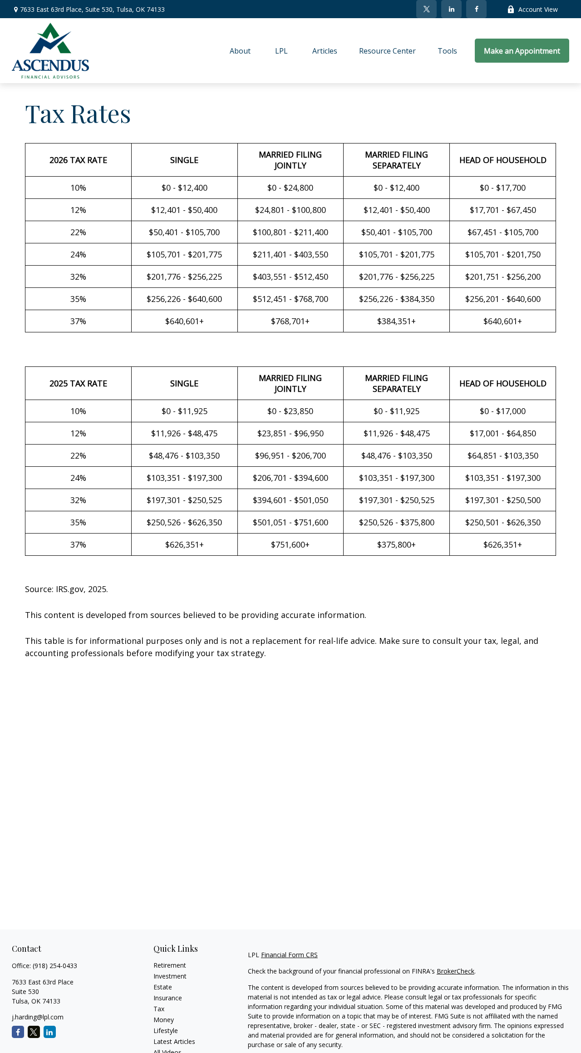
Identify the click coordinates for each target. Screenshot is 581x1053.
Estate (162, 987)
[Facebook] (476, 9)
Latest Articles (174, 1041)
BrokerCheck (455, 971)
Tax (158, 1008)
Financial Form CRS (289, 954)
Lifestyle (165, 1030)
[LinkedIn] (451, 9)
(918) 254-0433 (55, 965)
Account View (538, 9)
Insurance (167, 998)
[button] (240, 50)
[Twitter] (426, 9)
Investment (170, 976)
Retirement (169, 965)
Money (163, 1019)
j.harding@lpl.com (38, 1017)
